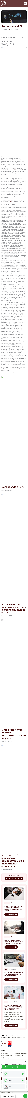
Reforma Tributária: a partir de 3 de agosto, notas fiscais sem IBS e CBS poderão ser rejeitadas (13, 941)
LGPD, (10, 201)
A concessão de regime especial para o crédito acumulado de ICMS (13, 608)
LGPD (15, 170)
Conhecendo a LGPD (12, 487)
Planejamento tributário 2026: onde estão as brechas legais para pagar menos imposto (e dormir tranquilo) (13, 1007)
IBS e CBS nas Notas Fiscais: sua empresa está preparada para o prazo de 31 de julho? (13, 974)
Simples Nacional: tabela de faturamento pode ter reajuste (13, 734)
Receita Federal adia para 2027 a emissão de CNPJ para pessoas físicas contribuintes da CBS (13, 908)
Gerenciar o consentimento (8, 1096)
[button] (26, 1061)
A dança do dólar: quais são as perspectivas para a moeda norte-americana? (12, 861)
